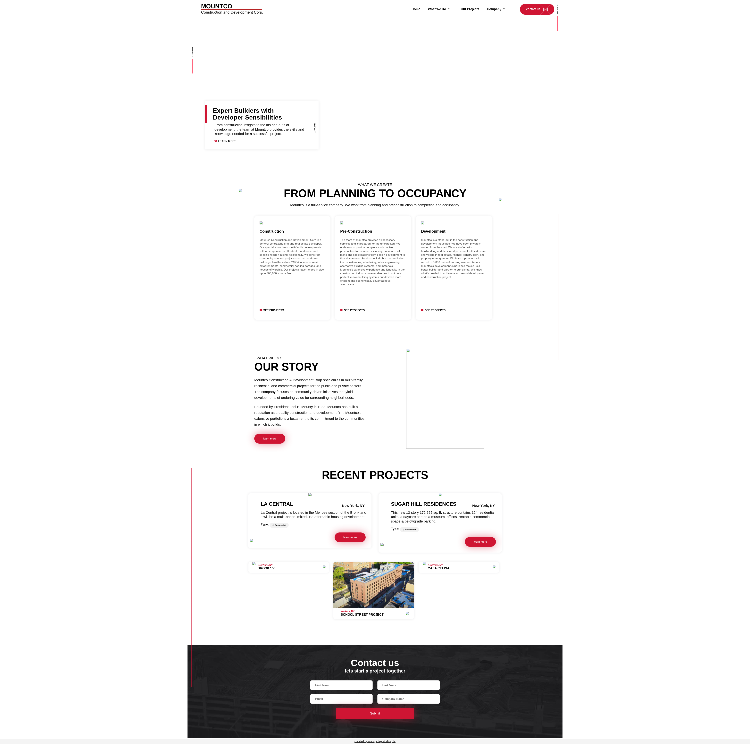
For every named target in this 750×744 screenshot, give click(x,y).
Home (416, 9)
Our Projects (470, 9)
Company (494, 9)
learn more (270, 438)
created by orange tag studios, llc (375, 741)
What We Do (437, 9)
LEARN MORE (227, 141)
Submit (375, 713)
